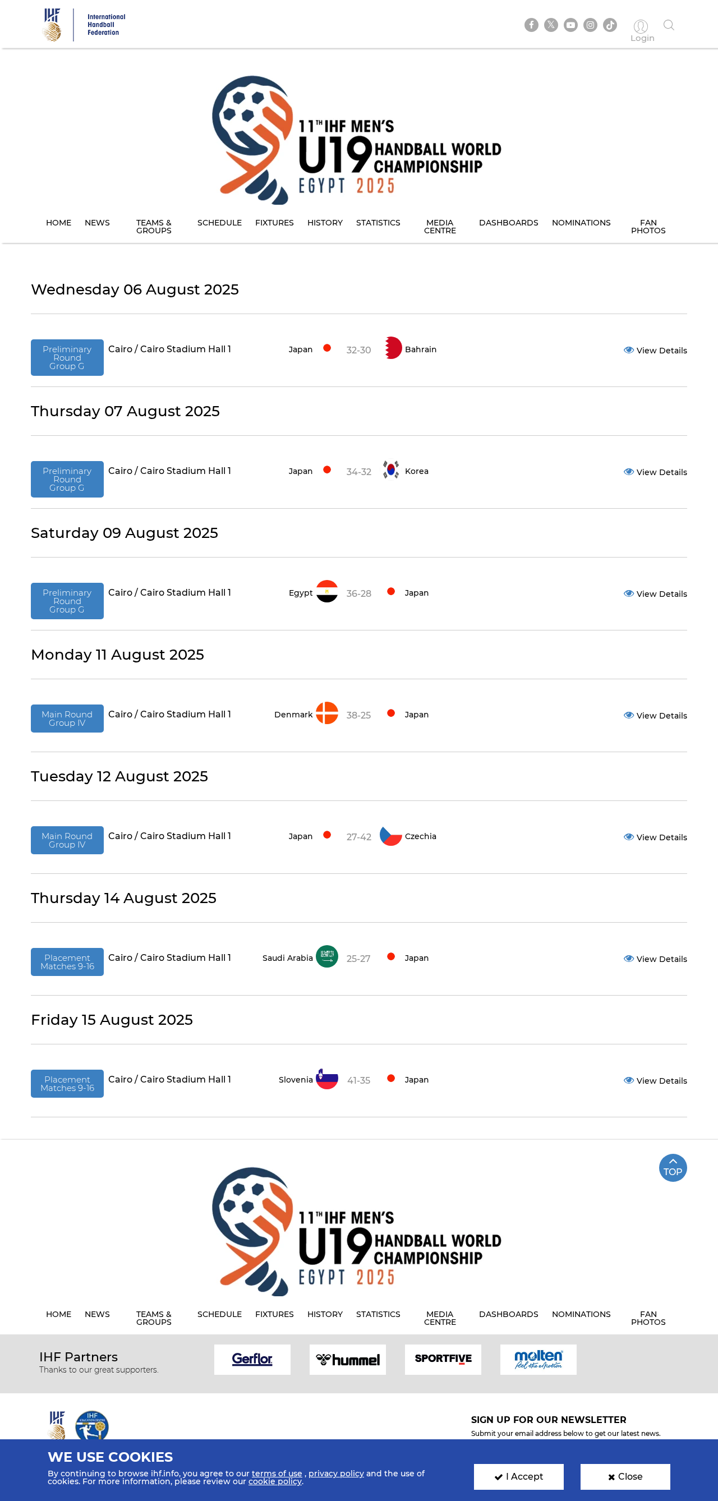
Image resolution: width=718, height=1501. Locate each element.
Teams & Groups (154, 227)
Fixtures (274, 223)
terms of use (277, 1473)
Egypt (301, 593)
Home (58, 223)
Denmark (293, 715)
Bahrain (421, 349)
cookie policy (275, 1481)
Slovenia (296, 1080)
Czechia (420, 836)
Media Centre (440, 227)
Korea (417, 471)
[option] (252, 1359)
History (325, 223)
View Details (662, 351)
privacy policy (336, 1473)
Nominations (581, 223)
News (97, 223)
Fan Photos (648, 227)
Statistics (378, 223)
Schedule (219, 223)
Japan (301, 349)
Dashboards (508, 223)
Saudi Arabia (288, 958)
